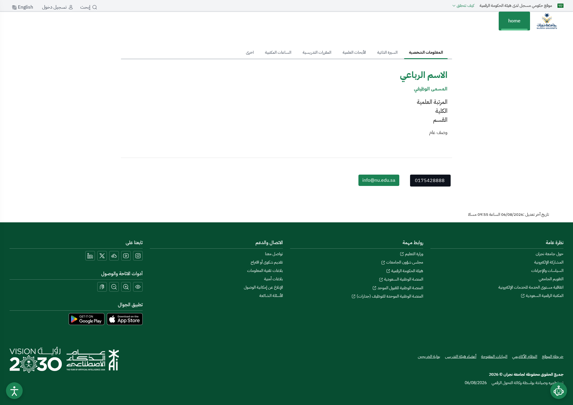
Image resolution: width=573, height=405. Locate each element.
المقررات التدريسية (317, 52)
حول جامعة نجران (549, 254)
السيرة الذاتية (387, 52)
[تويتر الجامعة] (102, 256)
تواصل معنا (274, 254)
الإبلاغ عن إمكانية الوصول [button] (263, 287)
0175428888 (430, 180)
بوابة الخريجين (429, 356)
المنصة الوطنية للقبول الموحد (400, 288)
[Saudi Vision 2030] (36, 360)
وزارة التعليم (413, 254)
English (25, 7)
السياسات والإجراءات (547, 270)
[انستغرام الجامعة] (138, 256)
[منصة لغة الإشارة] (102, 287)
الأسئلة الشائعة (271, 295)
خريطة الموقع (552, 356)
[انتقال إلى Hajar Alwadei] (547, 20)
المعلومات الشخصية (426, 52)
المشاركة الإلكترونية (548, 262)
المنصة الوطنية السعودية (403, 279)
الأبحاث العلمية (354, 52)
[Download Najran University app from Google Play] (86, 318)
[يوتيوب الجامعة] (126, 256)
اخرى (250, 52)
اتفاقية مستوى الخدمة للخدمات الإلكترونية (530, 287)
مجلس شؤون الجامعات (404, 262)
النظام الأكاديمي (524, 356)
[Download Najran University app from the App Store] (125, 318)
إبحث (85, 7)
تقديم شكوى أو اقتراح (267, 262)
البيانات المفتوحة (494, 356)
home (514, 20)
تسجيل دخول (54, 7)
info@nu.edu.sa (378, 180)
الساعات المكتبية (278, 52)
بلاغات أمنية (273, 279)
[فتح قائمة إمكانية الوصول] (14, 390)
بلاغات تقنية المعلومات (265, 270)
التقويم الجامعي (551, 279)
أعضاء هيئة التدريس (460, 356)
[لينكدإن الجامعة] (90, 256)
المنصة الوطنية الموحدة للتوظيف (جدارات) (389, 296)
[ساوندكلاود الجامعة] (114, 256)
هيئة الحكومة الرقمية (406, 271)
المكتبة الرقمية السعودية (544, 295)
